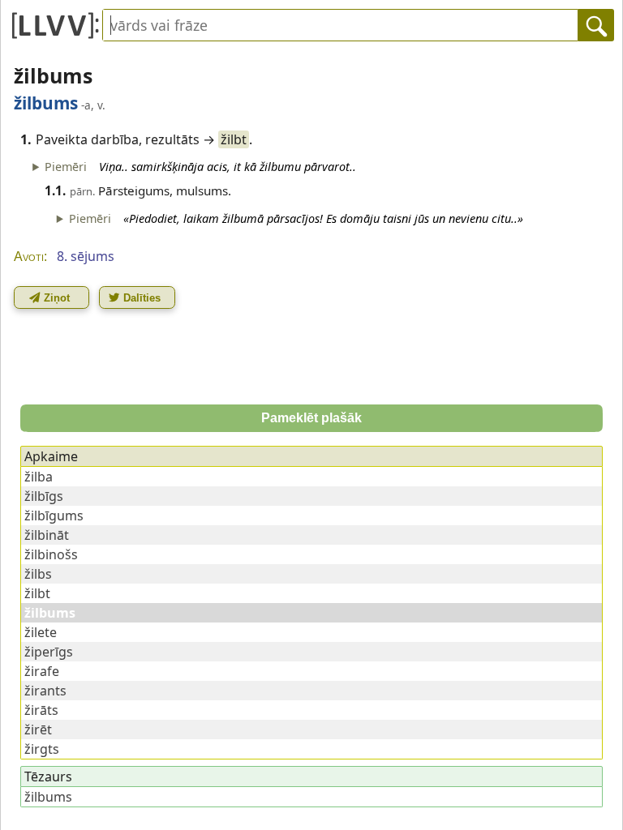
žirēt (38, 729)
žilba (38, 477)
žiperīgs (48, 652)
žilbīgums (54, 515)
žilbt (234, 139)
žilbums (48, 797)
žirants (45, 691)
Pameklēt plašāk (311, 418)
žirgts (41, 749)
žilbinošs (51, 554)
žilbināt (46, 535)
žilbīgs (43, 496)
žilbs (38, 574)
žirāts (41, 710)
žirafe (41, 671)
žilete (40, 632)
